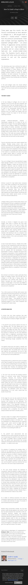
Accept (18, 582)
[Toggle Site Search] (23, 2)
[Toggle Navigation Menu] (26, 2)
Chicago (20, 558)
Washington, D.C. (12, 560)
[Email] (12, 18)
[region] (14, 578)
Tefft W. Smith (13, 557)
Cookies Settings (9, 582)
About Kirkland (4, 570)
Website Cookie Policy (13, 579)
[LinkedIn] (16, 18)
